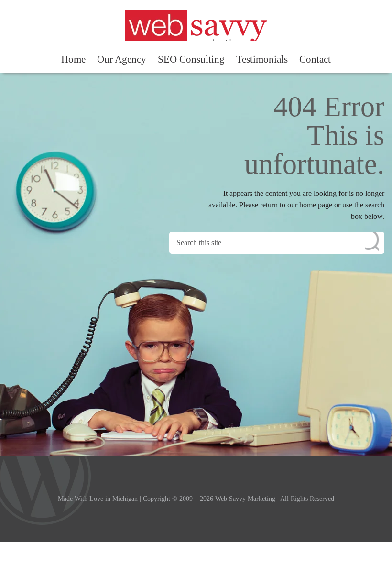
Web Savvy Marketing (196, 25)
